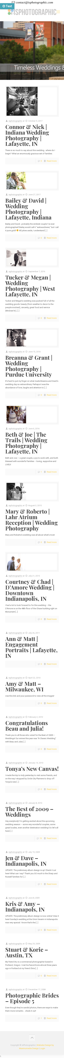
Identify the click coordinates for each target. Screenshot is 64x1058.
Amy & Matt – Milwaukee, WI (24, 686)
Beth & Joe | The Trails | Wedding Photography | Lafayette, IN (26, 443)
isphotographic (15, 121)
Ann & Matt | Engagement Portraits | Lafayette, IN (31, 647)
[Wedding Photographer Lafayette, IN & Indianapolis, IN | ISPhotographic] (32, 12)
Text (8, 6)
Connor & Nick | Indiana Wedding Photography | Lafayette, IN (27, 135)
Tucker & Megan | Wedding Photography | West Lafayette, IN (30, 285)
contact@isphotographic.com (34, 2)
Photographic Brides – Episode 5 (32, 998)
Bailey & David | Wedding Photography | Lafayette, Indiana (28, 208)
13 (41, 838)
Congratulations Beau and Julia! (26, 725)
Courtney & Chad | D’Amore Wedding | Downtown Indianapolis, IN (29, 590)
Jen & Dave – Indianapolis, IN (26, 860)
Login (42, 1048)
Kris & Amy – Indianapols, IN (25, 906)
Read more (52, 161)
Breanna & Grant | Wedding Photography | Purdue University (28, 366)
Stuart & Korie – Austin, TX (26, 952)
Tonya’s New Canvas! (32, 768)
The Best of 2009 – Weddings (29, 811)
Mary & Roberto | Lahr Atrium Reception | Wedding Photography (31, 519)
